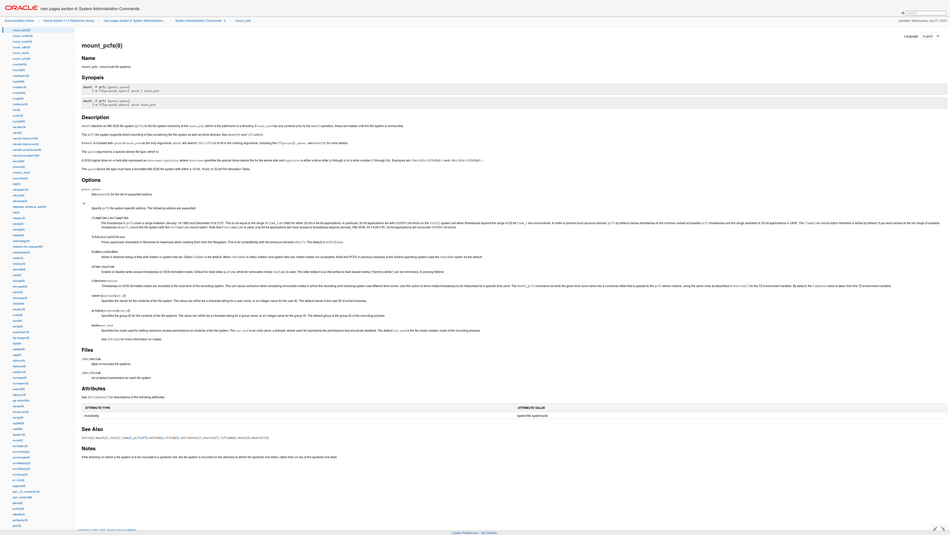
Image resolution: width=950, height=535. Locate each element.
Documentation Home (19, 20)
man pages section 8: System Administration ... (135, 20)
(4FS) (141, 437)
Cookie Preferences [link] (465, 533)
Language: (912, 36)
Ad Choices (489, 533)
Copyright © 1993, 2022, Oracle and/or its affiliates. (107, 530)
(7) (741, 286)
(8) (234, 134)
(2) (435, 223)
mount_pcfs (243, 20)
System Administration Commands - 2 (200, 20)
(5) (156, 437)
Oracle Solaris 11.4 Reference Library (69, 20)
